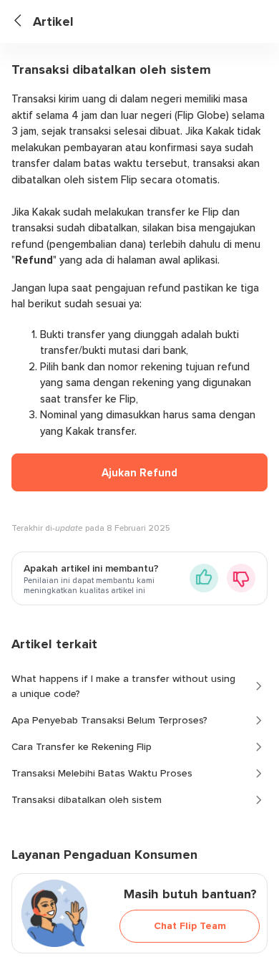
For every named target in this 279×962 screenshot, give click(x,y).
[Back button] (23, 21)
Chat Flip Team (190, 926)
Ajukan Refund (139, 472)
